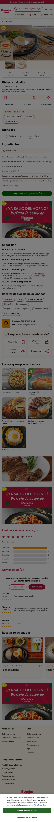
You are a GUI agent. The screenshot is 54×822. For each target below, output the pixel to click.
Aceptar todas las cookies (27, 810)
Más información (40, 805)
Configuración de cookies (27, 817)
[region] (27, 808)
